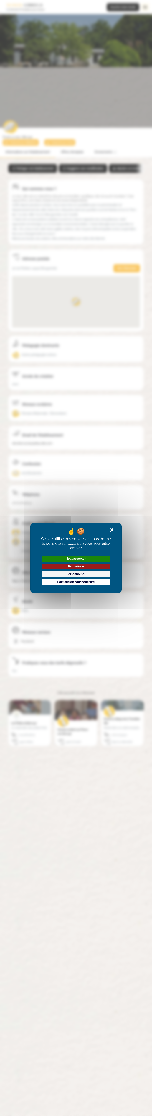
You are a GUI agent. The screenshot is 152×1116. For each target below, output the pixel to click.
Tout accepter (76, 558)
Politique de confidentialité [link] (76, 582)
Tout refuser (76, 566)
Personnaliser (76, 574)
